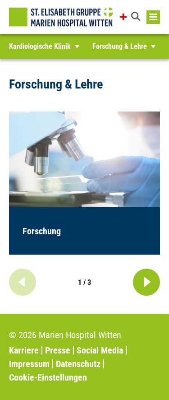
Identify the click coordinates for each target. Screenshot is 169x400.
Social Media (100, 350)
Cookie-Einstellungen (48, 377)
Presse (57, 350)
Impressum (29, 363)
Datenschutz (78, 363)
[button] (136, 17)
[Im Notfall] (123, 17)
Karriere (24, 350)
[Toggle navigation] (153, 17)
